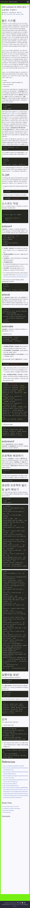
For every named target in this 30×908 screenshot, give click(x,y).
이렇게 (7, 101)
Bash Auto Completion (8, 810)
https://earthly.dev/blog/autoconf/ (10, 785)
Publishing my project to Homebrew (11, 808)
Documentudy (4, 2)
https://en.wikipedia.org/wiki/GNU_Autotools (13, 766)
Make (22, 14)
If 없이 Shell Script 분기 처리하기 (11, 806)
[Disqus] (15, 836)
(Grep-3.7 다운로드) (11, 113)
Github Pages (16, 904)
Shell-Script (9, 14)
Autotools (18, 14)
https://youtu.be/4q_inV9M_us (10, 783)
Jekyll (11, 904)
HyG (15, 906)
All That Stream (7, 812)
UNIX (20, 12)
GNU (14, 14)
